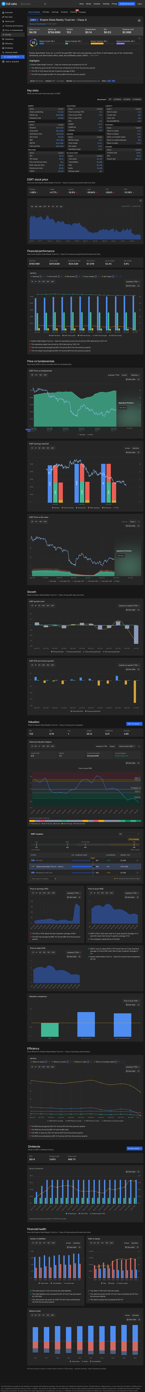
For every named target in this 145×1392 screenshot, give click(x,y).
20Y (52, 281)
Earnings (55, 12)
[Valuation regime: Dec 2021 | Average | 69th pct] (37, 821)
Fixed (132, 522)
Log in (139, 4)
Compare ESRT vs (12, 57)
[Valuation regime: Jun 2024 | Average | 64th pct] (90, 821)
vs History (117, 99)
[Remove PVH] (137, 860)
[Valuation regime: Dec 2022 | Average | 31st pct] (58, 821)
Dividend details (133, 1148)
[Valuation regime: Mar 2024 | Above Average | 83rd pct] (85, 821)
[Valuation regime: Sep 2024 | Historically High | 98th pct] (96, 821)
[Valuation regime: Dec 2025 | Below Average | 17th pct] (122, 821)
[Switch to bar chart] (95, 276)
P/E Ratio (46, 12)
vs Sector (127, 99)
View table (131, 286)
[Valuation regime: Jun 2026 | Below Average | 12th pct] (133, 821)
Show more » (94, 55)
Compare (82, 12)
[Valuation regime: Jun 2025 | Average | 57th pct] (112, 821)
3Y (36, 281)
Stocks (88, 4)
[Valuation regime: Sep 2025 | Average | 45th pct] (117, 821)
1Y (32, 281)
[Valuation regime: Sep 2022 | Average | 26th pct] (53, 821)
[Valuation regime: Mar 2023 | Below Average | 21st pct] (64, 821)
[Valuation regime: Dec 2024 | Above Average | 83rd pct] (101, 821)
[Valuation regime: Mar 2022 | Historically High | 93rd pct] (42, 821)
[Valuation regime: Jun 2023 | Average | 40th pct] (69, 821)
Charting (106, 4)
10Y (43, 281)
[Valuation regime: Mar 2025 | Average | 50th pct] (106, 821)
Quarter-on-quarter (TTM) (128, 606)
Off (110, 99)
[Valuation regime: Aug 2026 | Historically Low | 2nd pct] (138, 821)
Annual (124, 375)
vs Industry (137, 99)
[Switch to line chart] (40, 276)
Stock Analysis (34, 12)
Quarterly (135, 448)
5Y (39, 281)
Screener (97, 4)
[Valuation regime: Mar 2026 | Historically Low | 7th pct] (127, 821)
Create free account (127, 4)
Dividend (64, 12)
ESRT (33, 20)
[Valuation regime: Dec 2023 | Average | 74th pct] (80, 821)
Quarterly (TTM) (131, 282)
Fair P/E (124, 522)
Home (81, 4)
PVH (109, 81)
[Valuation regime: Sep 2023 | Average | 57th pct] (74, 821)
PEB (113, 81)
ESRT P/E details (133, 724)
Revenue (134, 375)
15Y (48, 281)
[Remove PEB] (137, 872)
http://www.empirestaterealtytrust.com (86, 81)
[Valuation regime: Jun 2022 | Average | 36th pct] (48, 821)
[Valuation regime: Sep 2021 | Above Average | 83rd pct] (32, 821)
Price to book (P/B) (126, 746)
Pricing (114, 4)
